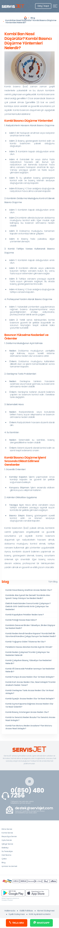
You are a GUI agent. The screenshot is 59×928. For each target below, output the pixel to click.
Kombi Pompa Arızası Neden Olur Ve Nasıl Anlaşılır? (29, 677)
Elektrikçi (5, 847)
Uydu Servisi (7, 840)
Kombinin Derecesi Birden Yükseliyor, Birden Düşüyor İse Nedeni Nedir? (30, 627)
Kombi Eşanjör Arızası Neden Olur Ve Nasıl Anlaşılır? (29, 698)
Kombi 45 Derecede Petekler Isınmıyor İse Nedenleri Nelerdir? (30, 670)
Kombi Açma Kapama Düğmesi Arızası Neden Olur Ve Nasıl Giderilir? (29, 705)
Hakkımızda (10, 910)
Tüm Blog (52, 581)
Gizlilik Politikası (26, 910)
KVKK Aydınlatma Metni (39, 914)
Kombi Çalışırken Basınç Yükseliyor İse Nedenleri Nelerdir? (28, 662)
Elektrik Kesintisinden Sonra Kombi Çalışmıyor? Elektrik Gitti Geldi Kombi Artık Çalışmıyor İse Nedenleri (27, 606)
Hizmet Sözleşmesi (45, 910)
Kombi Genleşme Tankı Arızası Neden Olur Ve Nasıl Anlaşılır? (29, 692)
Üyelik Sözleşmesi (17, 914)
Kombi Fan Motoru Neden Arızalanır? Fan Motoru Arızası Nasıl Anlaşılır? (28, 727)
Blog (3, 862)
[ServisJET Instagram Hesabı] (29, 781)
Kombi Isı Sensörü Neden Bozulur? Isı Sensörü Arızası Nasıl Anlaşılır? (30, 719)
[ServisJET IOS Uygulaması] (37, 892)
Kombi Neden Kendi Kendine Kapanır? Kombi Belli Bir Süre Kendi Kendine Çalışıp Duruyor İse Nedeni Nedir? (30, 635)
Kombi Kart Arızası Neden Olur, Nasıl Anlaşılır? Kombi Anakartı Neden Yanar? (30, 683)
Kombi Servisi (7, 833)
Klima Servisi (7, 829)
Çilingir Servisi (7, 844)
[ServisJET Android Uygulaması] (13, 892)
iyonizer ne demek (9, 866)
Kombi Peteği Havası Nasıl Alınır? (21, 620)
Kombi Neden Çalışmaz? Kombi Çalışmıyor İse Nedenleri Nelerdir (27, 654)
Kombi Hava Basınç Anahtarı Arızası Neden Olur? (28, 590)
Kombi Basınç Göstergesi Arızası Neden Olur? (27, 712)
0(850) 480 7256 (27, 793)
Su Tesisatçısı (7, 851)
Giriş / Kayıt (43, 6)
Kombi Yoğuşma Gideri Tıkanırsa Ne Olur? (25, 641)
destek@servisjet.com (34, 808)
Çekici (4, 859)
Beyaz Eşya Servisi (9, 836)
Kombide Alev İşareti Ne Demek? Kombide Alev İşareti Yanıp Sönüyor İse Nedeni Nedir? (27, 597)
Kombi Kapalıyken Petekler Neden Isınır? (24, 614)
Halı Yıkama (6, 855)
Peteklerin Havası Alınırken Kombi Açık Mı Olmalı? (28, 647)
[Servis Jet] (25, 18)
